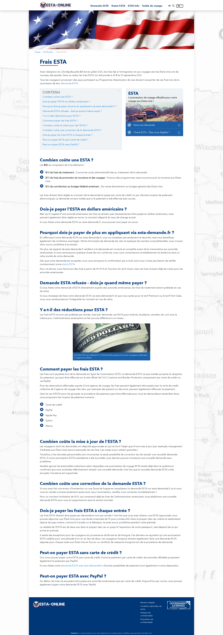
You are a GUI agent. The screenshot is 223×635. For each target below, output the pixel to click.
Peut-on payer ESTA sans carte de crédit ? (65, 139)
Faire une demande (144, 125)
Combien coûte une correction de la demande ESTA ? (72, 130)
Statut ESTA (118, 5)
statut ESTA (68, 264)
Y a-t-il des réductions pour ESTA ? (62, 115)
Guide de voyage (152, 5)
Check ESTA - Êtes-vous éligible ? (151, 132)
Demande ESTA (99, 5)
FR (179, 6)
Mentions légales (147, 602)
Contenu (81, 92)
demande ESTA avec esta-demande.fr (81, 565)
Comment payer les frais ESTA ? (60, 120)
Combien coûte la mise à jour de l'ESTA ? (65, 125)
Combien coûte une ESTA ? (58, 96)
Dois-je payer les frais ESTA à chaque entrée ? (67, 135)
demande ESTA (69, 83)
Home (37, 52)
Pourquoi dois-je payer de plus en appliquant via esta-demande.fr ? (79, 106)
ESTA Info (133, 5)
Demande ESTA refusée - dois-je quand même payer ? (72, 111)
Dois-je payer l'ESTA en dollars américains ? (66, 101)
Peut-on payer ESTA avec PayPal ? (61, 144)
